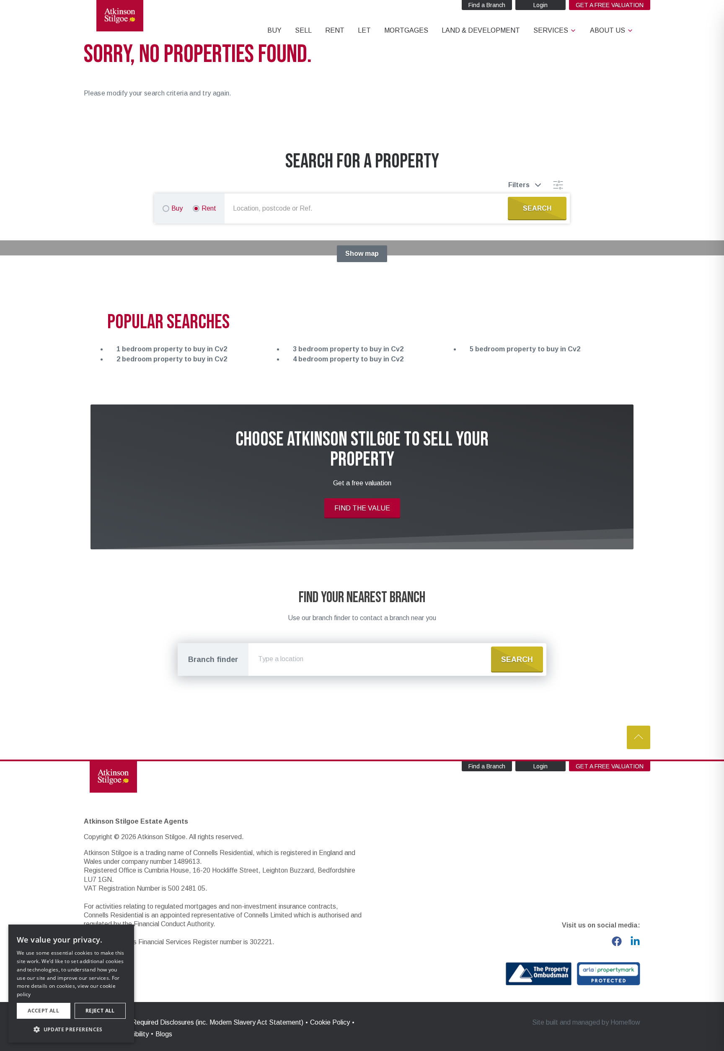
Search (517, 659)
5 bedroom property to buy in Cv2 (525, 349)
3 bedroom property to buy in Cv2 (348, 349)
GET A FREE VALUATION (610, 5)
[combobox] (368, 209)
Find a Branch (486, 5)
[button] (71, 1029)
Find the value (362, 508)
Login (540, 5)
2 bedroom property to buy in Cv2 (171, 359)
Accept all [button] (43, 1010)
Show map (362, 253)
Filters (519, 184)
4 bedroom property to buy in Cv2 (348, 359)
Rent (209, 208)
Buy (177, 208)
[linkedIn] (635, 941)
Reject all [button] (100, 1010)
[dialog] (71, 984)
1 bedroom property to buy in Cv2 (171, 349)
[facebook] (617, 941)
